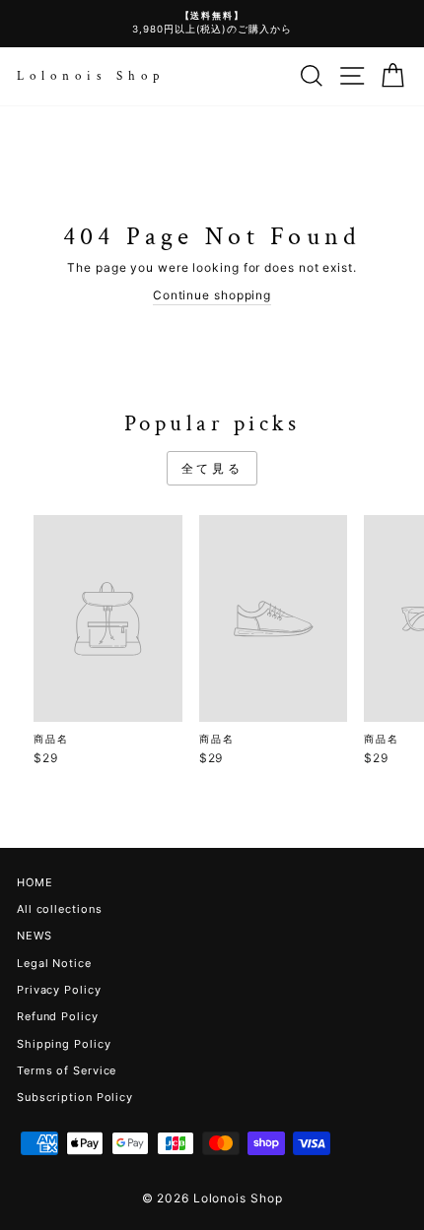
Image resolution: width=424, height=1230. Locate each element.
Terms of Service (66, 1070)
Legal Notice (54, 963)
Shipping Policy (63, 1044)
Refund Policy (58, 1016)
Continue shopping (212, 295)
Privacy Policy (59, 990)
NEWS (34, 935)
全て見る (212, 468)
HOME (35, 882)
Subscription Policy (75, 1097)
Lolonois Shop (91, 76)
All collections (59, 909)
